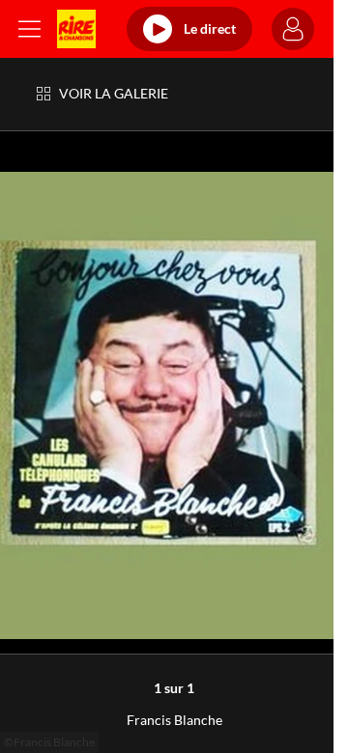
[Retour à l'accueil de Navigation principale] (76, 29)
